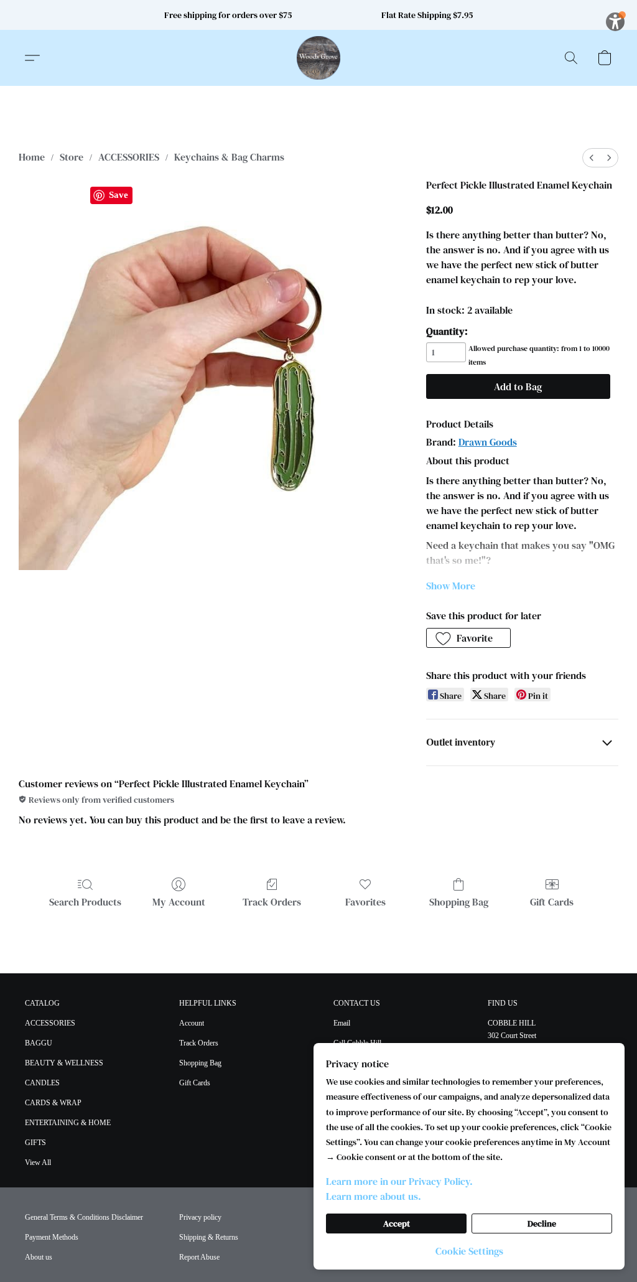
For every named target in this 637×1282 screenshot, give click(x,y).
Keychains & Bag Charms (229, 157)
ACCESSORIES (128, 157)
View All (38, 1162)
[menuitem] (591, 158)
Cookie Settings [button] (469, 1251)
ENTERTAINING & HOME (68, 1122)
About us (38, 1257)
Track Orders (272, 902)
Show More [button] (450, 585)
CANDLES (42, 1082)
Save (118, 195)
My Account (178, 902)
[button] (318, 58)
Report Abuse (199, 1257)
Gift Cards (552, 902)
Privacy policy (200, 1217)
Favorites (365, 902)
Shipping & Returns (208, 1237)
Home (32, 157)
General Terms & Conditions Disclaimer (84, 1217)
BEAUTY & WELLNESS (64, 1063)
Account (191, 1023)
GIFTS (35, 1142)
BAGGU (38, 1043)
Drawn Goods (487, 442)
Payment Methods (51, 1237)
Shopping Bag (458, 902)
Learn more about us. (373, 1196)
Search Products (85, 902)
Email (341, 1023)
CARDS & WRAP (53, 1102)
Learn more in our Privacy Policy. (399, 1181)
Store (71, 157)
